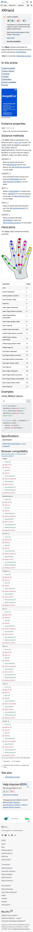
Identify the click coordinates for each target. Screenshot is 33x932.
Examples (5, 77)
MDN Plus (4, 856)
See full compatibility (14, 41)
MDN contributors (14, 802)
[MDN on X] (9, 835)
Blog (2, 847)
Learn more (10, 38)
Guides (3, 895)
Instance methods (8, 71)
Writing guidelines (6, 874)
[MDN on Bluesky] (6, 835)
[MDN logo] (5, 827)
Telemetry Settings (7, 918)
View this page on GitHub (11, 805)
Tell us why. (16, 34)
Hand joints (5, 74)
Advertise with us (6, 853)
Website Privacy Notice (8, 915)
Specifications (6, 79)
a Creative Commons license (20, 929)
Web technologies (7, 889)
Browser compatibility (9, 82)
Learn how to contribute (10, 795)
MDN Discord (5, 877)
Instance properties (8, 68)
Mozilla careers (6, 850)
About (3, 844)
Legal (18, 918)
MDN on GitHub (6, 880)
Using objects (12, 396)
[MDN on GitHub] (2, 835)
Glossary (4, 901)
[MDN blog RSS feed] (15, 835)
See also (5, 85)
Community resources (8, 871)
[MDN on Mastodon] (12, 835)
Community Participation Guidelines (12, 921)
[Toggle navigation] (31, 2)
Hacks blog (5, 905)
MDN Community (6, 868)
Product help (5, 859)
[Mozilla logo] (7, 911)
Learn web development (9, 892)
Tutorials (4, 898)
